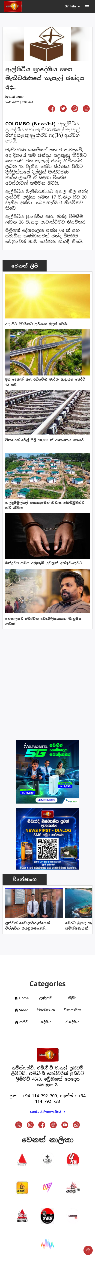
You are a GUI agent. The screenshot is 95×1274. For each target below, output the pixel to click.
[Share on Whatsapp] (74, 110)
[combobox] (73, 6)
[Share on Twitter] (63, 110)
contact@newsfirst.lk (47, 1111)
